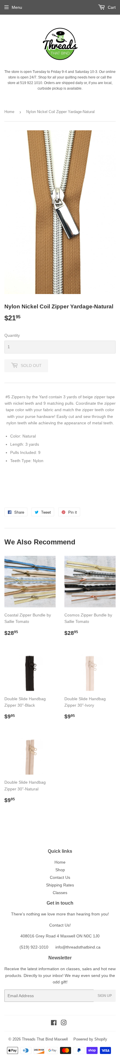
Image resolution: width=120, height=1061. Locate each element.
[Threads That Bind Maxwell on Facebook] (54, 1023)
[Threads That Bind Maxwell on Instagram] (64, 1023)
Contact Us (60, 877)
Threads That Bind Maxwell (45, 1039)
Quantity (12, 335)
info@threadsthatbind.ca (77, 947)
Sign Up (105, 996)
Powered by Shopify (90, 1039)
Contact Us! (60, 925)
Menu (17, 7)
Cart (111, 7)
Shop (60, 869)
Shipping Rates (60, 885)
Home (9, 112)
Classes (60, 892)
